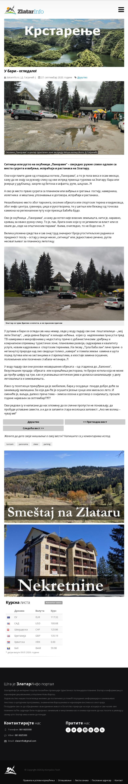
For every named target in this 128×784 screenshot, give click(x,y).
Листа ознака (81, 780)
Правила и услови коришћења (39, 780)
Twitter (73, 729)
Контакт (119, 780)
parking (47, 444)
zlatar (35, 444)
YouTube (96, 729)
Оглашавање (65, 780)
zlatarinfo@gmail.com (25, 740)
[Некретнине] (64, 560)
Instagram (85, 729)
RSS (102, 729)
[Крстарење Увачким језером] (64, 49)
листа (18, 602)
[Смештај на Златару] (64, 486)
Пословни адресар (101, 780)
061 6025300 (25, 729)
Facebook (68, 729)
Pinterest (90, 729)
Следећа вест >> (33, 428)
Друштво (82, 77)
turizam (10, 444)
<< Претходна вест (95, 421)
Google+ (79, 729)
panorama (23, 444)
